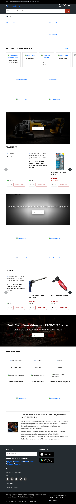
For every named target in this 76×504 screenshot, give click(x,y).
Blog (31, 497)
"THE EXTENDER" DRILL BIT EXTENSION (37, 296)
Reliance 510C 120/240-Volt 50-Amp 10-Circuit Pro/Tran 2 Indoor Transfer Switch (38, 164)
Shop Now (38, 128)
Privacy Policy (11, 495)
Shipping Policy (33, 495)
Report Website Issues (20, 497)
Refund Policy (22, 495)
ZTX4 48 (10, 156)
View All (67, 49)
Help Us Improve (13, 487)
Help (7, 475)
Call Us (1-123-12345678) (13, 472)
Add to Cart (41, 308)
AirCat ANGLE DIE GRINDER (59, 295)
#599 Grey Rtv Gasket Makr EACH (58, 173)
